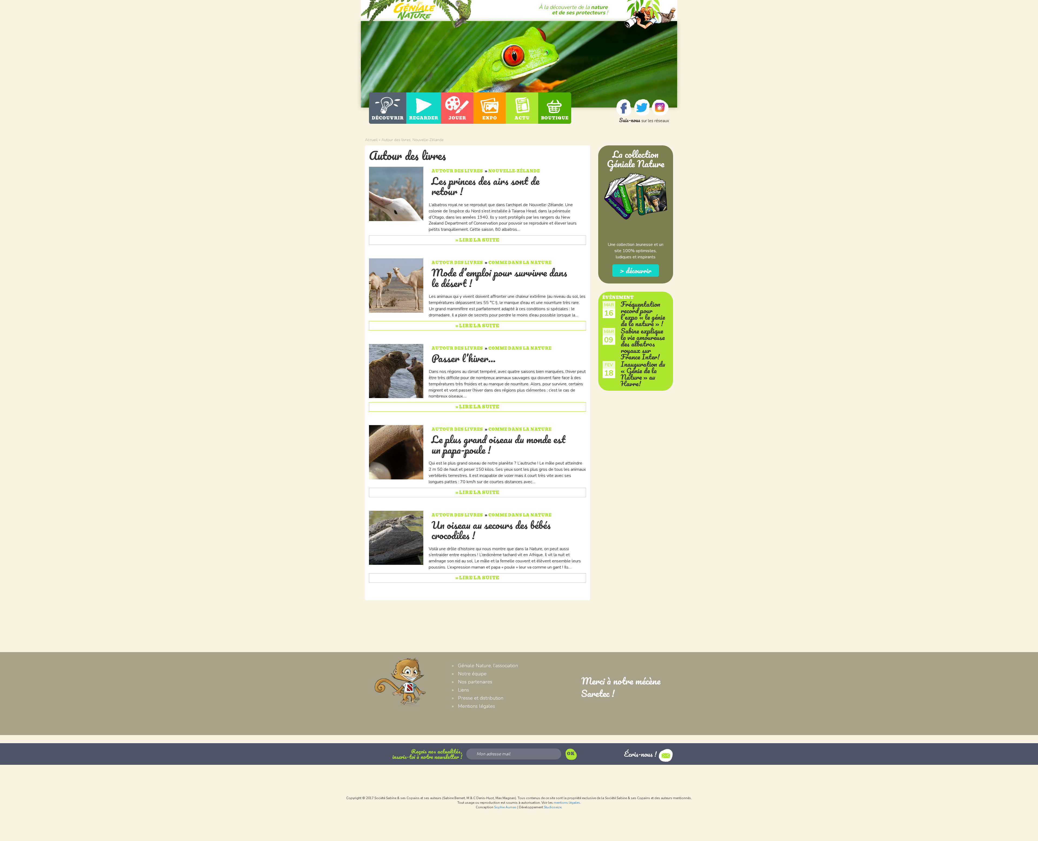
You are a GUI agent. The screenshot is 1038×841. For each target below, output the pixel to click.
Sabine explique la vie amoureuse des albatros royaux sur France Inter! (643, 343)
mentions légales (567, 802)
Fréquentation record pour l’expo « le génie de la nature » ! (643, 313)
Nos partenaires (475, 682)
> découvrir (635, 270)
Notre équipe (472, 673)
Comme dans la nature (519, 263)
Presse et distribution (480, 698)
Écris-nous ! (641, 754)
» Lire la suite (477, 240)
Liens (463, 690)
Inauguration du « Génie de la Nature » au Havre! (643, 373)
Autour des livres (396, 139)
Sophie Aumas (505, 807)
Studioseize (552, 807)
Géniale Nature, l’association (488, 665)
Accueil (371, 139)
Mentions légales (476, 706)
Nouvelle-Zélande (428, 139)
